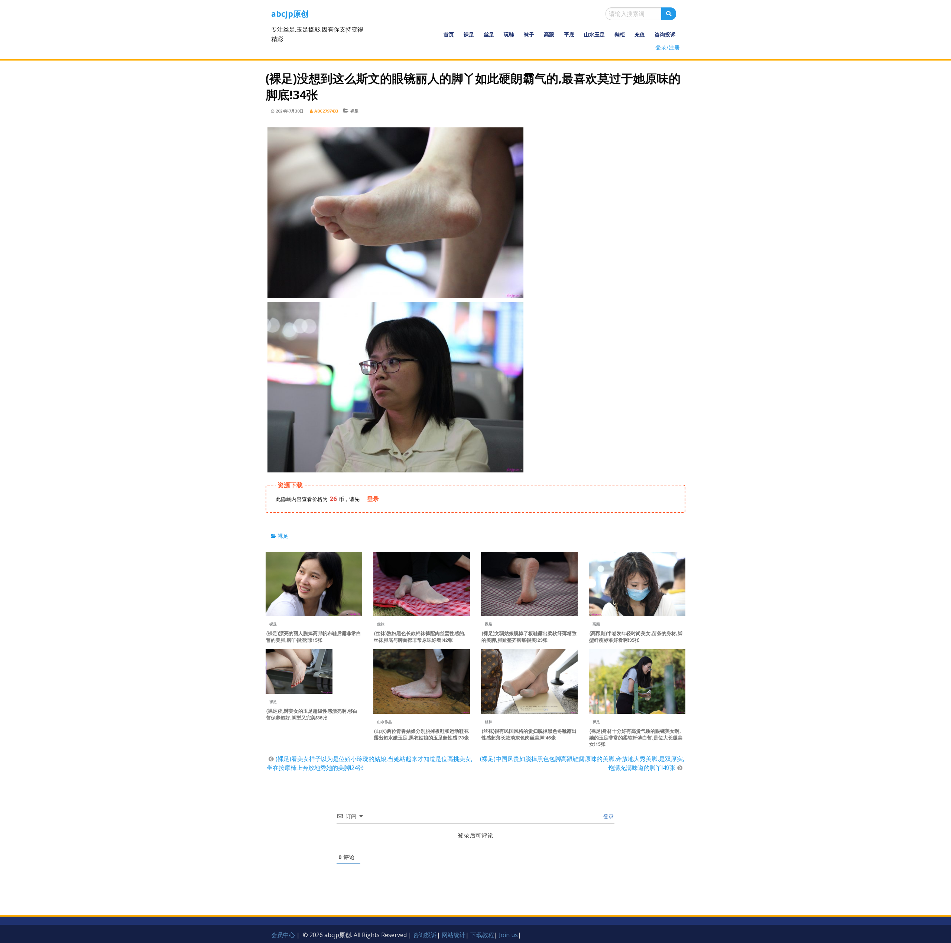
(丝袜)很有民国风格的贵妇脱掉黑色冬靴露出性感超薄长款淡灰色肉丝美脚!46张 (529, 734)
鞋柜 (619, 34)
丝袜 (380, 624)
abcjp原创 (290, 14)
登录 (608, 816)
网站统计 (453, 935)
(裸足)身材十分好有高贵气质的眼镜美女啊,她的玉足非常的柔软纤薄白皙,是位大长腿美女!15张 (635, 738)
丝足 (489, 34)
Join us (508, 935)
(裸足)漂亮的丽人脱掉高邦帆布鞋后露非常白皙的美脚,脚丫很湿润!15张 (313, 636)
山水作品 (384, 721)
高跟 (549, 34)
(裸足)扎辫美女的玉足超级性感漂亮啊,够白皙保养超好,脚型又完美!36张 (312, 714)
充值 (639, 34)
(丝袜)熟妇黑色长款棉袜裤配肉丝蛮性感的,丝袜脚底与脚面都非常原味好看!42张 (419, 636)
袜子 (529, 34)
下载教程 (482, 935)
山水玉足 (594, 34)
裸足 (469, 34)
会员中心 (283, 935)
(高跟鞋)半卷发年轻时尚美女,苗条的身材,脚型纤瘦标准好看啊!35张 (635, 636)
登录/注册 (667, 47)
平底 (569, 34)
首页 (449, 34)
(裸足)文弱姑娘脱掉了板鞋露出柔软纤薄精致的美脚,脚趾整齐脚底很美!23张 (529, 636)
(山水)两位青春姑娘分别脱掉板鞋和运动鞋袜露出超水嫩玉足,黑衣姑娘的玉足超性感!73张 (421, 734)
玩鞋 (509, 34)
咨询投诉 (665, 34)
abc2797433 (326, 111)
